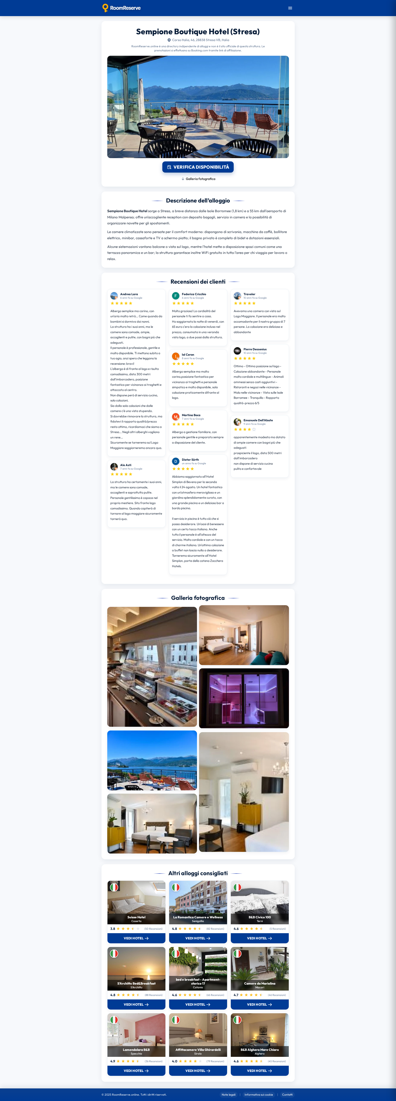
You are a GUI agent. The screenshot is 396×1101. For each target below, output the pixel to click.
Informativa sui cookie (259, 1094)
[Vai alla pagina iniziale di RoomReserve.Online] (121, 8)
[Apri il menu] (290, 8)
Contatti (287, 1094)
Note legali (229, 1094)
